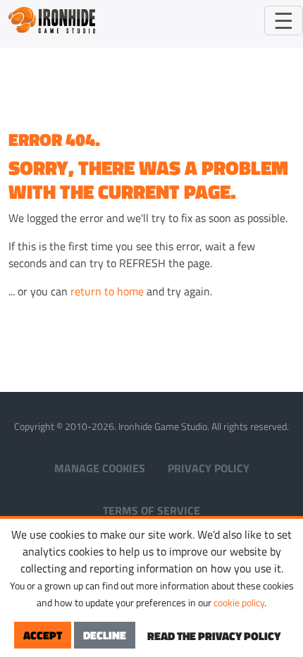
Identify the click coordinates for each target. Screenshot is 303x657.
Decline (104, 635)
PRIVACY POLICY (208, 468)
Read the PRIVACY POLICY (213, 635)
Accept (42, 635)
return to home (107, 291)
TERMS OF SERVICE (151, 510)
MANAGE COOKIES (99, 468)
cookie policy (239, 602)
